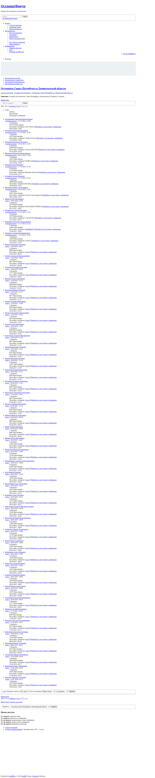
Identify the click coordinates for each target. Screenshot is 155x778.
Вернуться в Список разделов (11, 702)
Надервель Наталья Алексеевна (16, 381)
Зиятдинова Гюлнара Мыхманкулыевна (19, 506)
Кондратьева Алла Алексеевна (16, 484)
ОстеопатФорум (13, 6)
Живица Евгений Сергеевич (15, 244)
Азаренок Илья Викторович (15, 575)
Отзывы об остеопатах (22, 93)
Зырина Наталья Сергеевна (15, 358)
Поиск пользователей (17, 38)
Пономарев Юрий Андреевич (15, 643)
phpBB (24, 776)
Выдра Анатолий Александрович (17, 313)
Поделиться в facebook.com (15, 82)
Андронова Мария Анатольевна (16, 655)
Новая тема (5, 100)
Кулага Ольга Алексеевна (14, 541)
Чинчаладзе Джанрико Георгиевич (17, 392)
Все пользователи (15, 33)
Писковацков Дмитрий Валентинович (19, 119)
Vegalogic (35, 776)
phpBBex (12, 776)
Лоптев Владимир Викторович (16, 370)
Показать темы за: (13, 691)
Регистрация (127, 54)
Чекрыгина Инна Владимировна (17, 449)
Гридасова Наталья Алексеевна (16, 142)
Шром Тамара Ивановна (14, 427)
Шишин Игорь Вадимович (14, 438)
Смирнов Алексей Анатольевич (16, 529)
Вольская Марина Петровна (15, 290)
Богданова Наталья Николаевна (16, 130)
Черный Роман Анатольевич (15, 586)
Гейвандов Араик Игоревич (15, 563)
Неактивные (13, 37)
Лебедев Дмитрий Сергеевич (15, 677)
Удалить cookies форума (13, 729)
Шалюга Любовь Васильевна (15, 404)
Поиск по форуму (15, 29)
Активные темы (15, 27)
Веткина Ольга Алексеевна (15, 279)
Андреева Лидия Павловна (15, 176)
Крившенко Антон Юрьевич (15, 552)
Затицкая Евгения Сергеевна (15, 347)
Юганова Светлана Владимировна (17, 620)
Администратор (11, 121)
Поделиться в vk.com (12, 78)
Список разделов (15, 25)
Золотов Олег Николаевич (14, 324)
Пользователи (10, 31)
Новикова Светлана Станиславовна (18, 222)
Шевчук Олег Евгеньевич (14, 199)
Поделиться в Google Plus (14, 80)
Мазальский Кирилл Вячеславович (17, 153)
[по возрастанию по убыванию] (65, 691)
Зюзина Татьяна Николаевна (15, 301)
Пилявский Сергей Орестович (16, 210)
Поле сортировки (36, 691)
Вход (134, 54)
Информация (9, 46)
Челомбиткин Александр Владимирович (19, 461)
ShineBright (29, 229)
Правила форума (15, 48)
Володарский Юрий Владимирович (18, 518)
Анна (7, 201)
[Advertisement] (68, 68)
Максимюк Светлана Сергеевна (16, 632)
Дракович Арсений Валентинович (17, 233)
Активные (13, 35)
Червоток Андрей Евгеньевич (16, 609)
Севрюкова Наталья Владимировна (17, 598)
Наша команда (14, 44)
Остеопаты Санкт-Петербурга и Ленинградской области (33, 88)
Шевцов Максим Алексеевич (15, 415)
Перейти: (6, 707)
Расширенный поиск (10, 18)
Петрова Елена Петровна (14, 165)
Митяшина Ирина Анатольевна (16, 187)
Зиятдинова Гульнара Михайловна (17, 336)
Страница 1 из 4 (14, 106)
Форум (7, 23)
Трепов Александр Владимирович (17, 256)
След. (5, 691)
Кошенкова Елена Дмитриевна (16, 666)
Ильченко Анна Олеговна (14, 495)
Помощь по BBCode (16, 52)
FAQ (11, 50)
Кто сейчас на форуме (17, 42)
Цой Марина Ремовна (13, 472)
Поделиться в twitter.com (14, 84)
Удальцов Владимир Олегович (16, 267)
